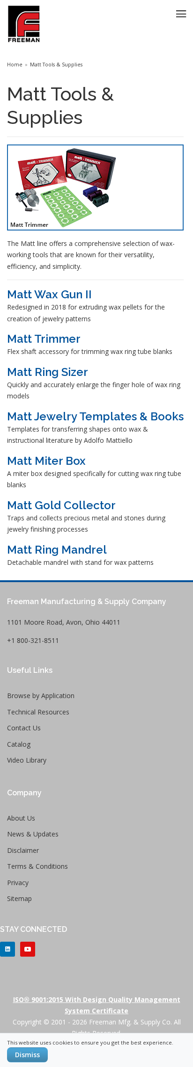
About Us (21, 818)
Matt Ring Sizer (47, 372)
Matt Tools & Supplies (56, 64)
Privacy (18, 882)
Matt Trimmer (44, 339)
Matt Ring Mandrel (57, 549)
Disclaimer (23, 850)
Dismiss (27, 1054)
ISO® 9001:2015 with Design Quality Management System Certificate (96, 1005)
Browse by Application (40, 695)
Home (14, 64)
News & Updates (33, 833)
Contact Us (24, 727)
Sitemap (19, 898)
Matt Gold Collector (61, 505)
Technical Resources (38, 711)
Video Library (26, 760)
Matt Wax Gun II (49, 294)
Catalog (18, 744)
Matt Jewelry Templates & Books (95, 416)
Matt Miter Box (46, 461)
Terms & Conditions (37, 866)
